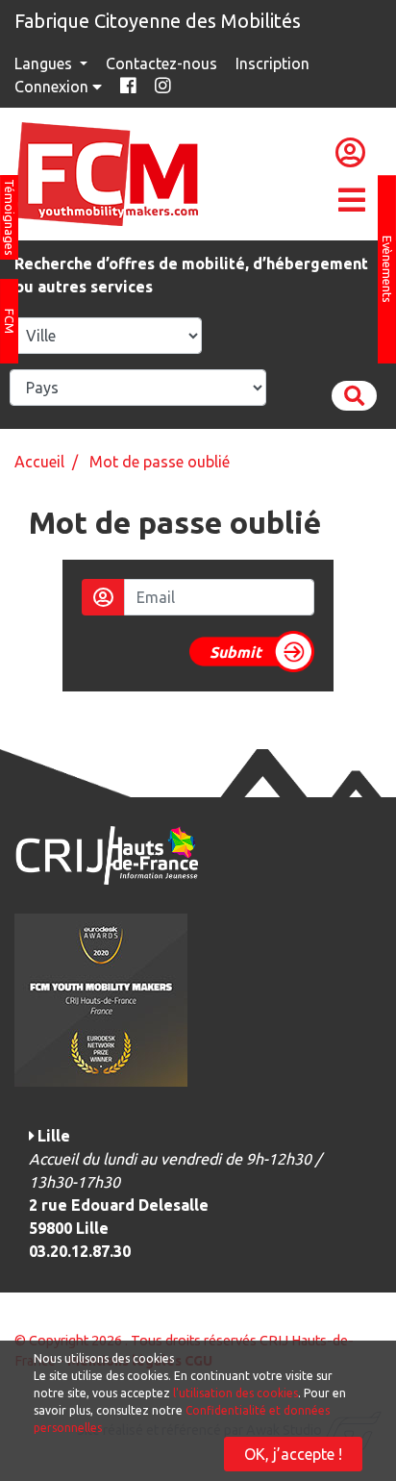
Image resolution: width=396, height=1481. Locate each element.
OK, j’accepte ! (293, 1454)
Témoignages (9, 217)
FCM (9, 321)
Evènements (387, 269)
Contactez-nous (161, 63)
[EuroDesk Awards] (100, 998)
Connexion (53, 86)
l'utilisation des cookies (235, 1393)
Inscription (272, 63)
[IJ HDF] (106, 854)
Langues (45, 63)
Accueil (39, 461)
